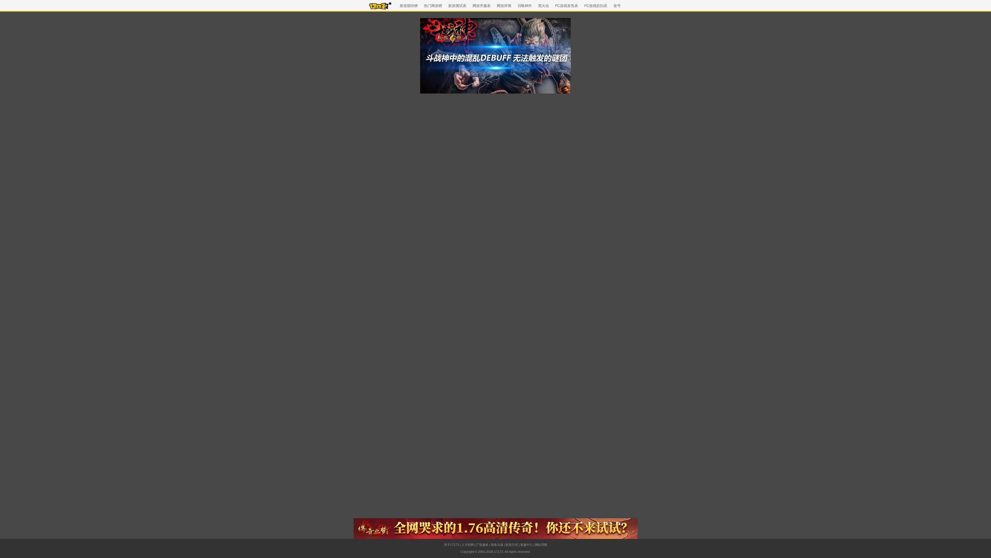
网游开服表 (482, 6)
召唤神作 (524, 6)
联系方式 (512, 545)
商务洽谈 (497, 545)
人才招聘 (467, 545)
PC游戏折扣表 (595, 6)
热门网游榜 (433, 6)
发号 (617, 6)
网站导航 (541, 545)
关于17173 (451, 545)
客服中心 (526, 545)
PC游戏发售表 (566, 6)
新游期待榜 (409, 6)
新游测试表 (457, 6)
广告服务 (482, 545)
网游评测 (504, 6)
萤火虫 (543, 6)
